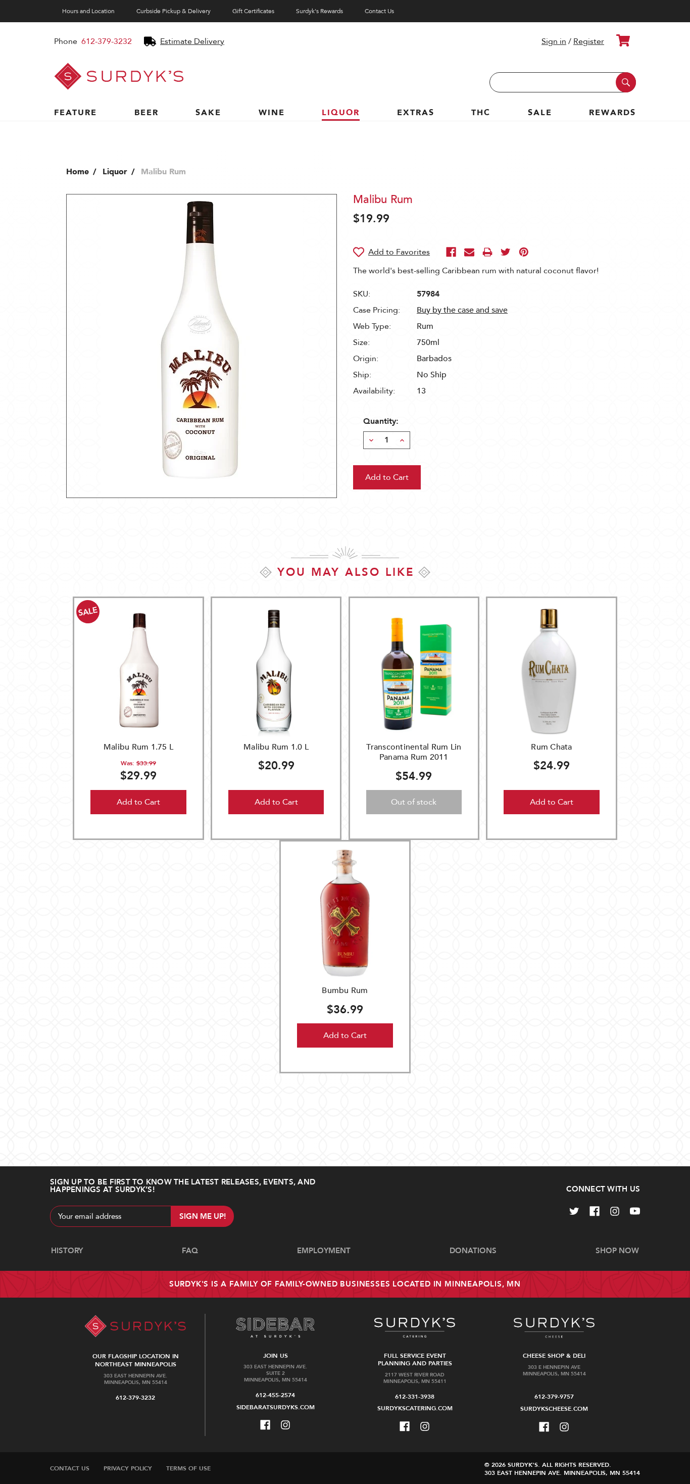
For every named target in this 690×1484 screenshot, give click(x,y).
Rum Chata (551, 747)
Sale (540, 112)
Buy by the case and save (462, 310)
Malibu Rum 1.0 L (276, 747)
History (67, 1251)
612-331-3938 (414, 1397)
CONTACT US (69, 1468)
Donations (473, 1251)
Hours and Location (88, 11)
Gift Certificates (253, 11)
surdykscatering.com (415, 1408)
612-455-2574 (275, 1395)
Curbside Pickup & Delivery (173, 11)
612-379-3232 (106, 41)
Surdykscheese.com (554, 1409)
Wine (272, 112)
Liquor (341, 112)
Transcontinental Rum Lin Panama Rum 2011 (413, 752)
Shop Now (617, 1251)
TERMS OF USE (188, 1468)
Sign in (553, 41)
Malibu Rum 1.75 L (138, 747)
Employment (324, 1251)
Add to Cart (138, 802)
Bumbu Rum (345, 990)
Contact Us (379, 11)
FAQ (190, 1251)
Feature (75, 112)
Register (588, 41)
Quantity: (381, 421)
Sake (208, 112)
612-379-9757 (554, 1397)
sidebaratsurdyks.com (275, 1407)
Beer (146, 112)
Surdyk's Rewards (319, 11)
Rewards (612, 112)
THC (480, 112)
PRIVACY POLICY (128, 1468)
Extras (415, 112)
